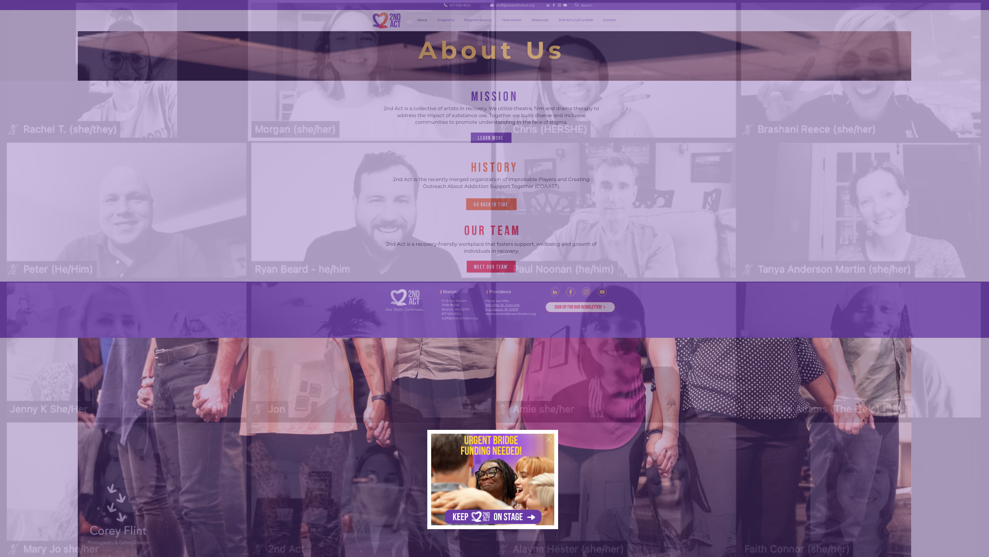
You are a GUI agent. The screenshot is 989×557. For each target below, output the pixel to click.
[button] (548, 439)
